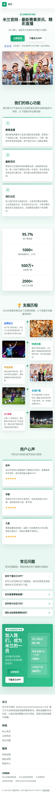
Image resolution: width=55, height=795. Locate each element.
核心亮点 (6, 731)
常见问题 (6, 740)
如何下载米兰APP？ (14, 576)
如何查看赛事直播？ (14, 594)
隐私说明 (6, 759)
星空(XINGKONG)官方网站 (25, 781)
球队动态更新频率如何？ (16, 612)
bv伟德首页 (40, 777)
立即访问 (17, 38)
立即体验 (6, 735)
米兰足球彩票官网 (9, 777)
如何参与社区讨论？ (14, 603)
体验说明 (6, 754)
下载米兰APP (35, 38)
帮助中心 (6, 763)
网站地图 (45, 790)
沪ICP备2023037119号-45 (31, 790)
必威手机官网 (7, 781)
